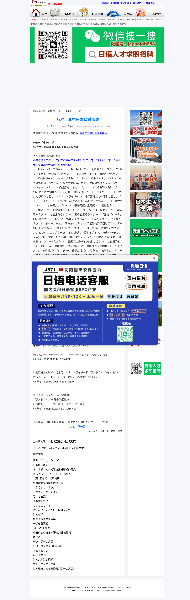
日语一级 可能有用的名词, (47, 546)
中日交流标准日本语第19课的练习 (52, 532)
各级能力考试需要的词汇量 (48, 483)
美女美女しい (40, 550)
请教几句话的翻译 (43, 559)
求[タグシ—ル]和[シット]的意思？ (68, 448)
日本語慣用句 (40, 465)
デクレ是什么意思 (43, 541)
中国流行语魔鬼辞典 (44, 519)
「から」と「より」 (44, 487)
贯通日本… (55, 126)
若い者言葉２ (40, 496)
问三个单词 (39, 555)
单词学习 (69, 111)
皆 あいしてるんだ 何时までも (52, 510)
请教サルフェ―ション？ (47, 460)
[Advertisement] (95, 85)
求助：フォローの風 (44, 564)
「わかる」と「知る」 (45, 492)
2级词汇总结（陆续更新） (63, 441)
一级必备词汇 (40, 523)
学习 (60, 111)
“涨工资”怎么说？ (42, 528)
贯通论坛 (72, 126)
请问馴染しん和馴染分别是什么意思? (54, 568)
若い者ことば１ (42, 505)
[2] (74, 426)
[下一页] (81, 426)
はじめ (37, 537)
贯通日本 (51, 111)
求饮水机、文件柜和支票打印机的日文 (54, 469)
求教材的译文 (40, 501)
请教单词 (38, 514)
